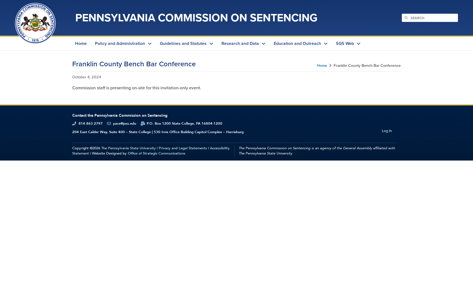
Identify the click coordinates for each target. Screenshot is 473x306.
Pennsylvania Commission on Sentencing (196, 18)
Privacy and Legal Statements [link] (183, 148)
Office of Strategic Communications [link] (156, 153)
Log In (387, 130)
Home (322, 65)
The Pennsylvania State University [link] (128, 148)
